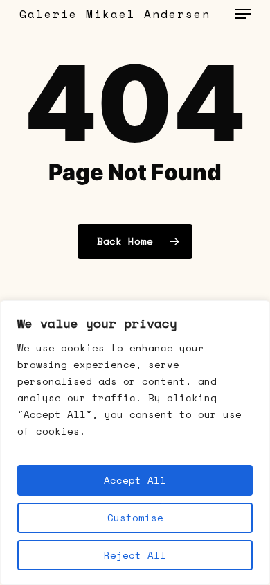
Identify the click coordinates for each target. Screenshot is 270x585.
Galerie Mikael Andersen (114, 13)
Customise (135, 517)
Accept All (135, 480)
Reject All (135, 555)
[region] (135, 442)
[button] (243, 14)
